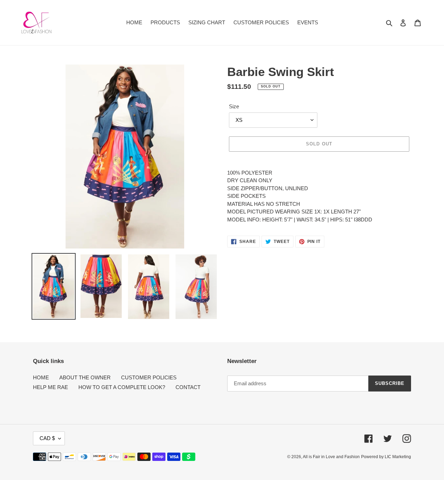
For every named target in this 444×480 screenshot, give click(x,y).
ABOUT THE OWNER (85, 377)
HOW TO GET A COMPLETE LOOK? (121, 387)
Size (234, 106)
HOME (41, 377)
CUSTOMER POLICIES (149, 377)
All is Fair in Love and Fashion (331, 456)
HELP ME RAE (50, 387)
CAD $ (47, 438)
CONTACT (188, 387)
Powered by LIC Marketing (386, 456)
